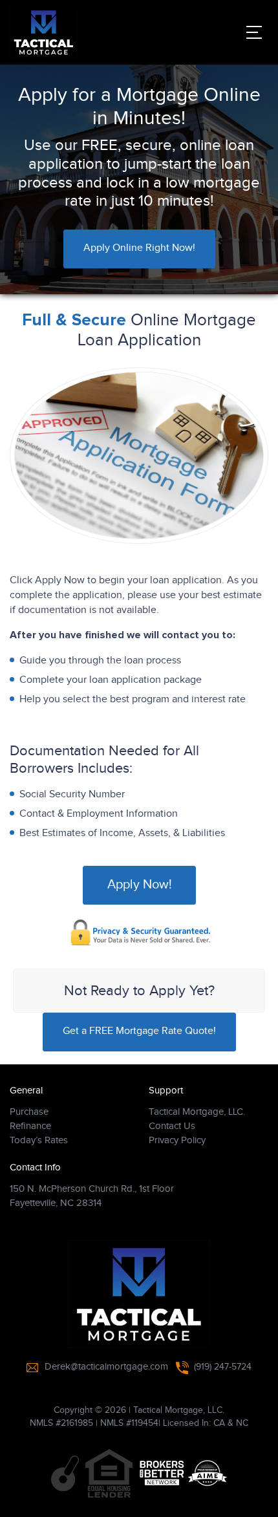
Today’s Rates (39, 1140)
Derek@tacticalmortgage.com (106, 1366)
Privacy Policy (177, 1140)
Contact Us (172, 1126)
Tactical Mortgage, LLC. (197, 1111)
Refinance (30, 1126)
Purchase (29, 1111)
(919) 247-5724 (222, 1367)
